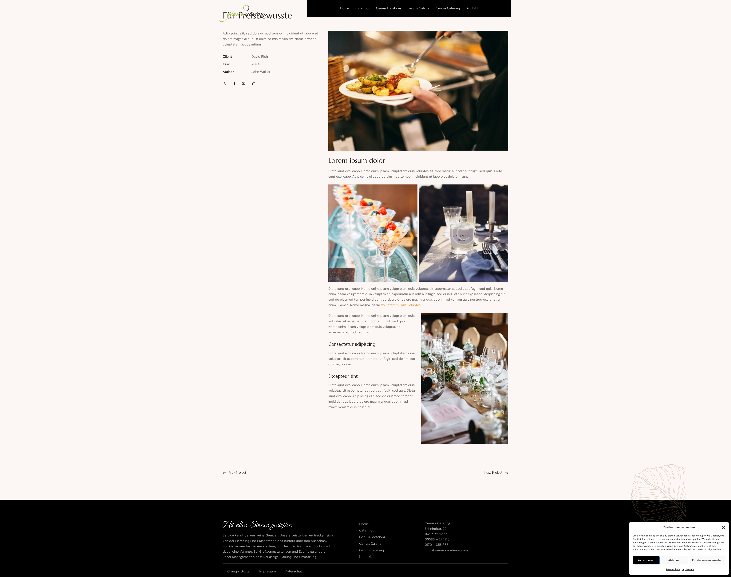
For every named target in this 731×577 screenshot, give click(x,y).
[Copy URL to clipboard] (253, 83)
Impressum (688, 569)
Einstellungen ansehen (707, 560)
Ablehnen (674, 560)
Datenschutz (673, 569)
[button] (723, 527)
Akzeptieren (646, 560)
